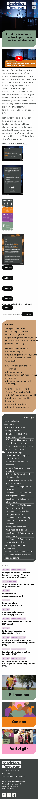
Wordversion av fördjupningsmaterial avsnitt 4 (18, 304)
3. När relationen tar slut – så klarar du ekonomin (19, 448)
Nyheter (6, 569)
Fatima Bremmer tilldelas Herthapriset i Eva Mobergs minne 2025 (18, 663)
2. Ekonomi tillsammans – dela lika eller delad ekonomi (19, 441)
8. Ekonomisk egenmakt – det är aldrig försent (19, 482)
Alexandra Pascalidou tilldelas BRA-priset (16, 623)
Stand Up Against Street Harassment (15, 547)
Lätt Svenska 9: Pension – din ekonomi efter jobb (19, 540)
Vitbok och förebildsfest (15, 427)
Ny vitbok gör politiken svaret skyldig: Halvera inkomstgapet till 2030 (18, 642)
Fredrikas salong (11, 558)
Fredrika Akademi (12, 421)
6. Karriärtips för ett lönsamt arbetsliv (19, 469)
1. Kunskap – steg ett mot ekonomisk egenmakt (17, 435)
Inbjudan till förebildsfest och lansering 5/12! (16, 653)
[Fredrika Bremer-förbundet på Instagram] (4, 795)
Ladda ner (8, 267)
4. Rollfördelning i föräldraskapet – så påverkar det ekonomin (19, 455)
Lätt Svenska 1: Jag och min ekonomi (18, 488)
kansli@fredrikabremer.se (16, 776)
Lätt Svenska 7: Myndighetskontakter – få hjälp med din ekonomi (18, 526)
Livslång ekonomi (12, 430)
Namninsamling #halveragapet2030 (12, 604)
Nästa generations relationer (17, 554)
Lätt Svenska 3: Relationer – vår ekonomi (18, 500)
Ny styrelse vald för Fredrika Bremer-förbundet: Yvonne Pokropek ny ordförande (16, 575)
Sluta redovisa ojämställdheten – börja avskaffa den (18, 585)
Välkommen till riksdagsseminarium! (12, 595)
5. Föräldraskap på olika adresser (17, 463)
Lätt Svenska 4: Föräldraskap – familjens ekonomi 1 (20, 506)
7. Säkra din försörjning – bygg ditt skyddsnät (20, 475)
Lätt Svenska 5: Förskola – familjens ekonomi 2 (17, 513)
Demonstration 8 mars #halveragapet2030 (13, 613)
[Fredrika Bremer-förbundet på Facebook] (14, 795)
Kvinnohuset (9, 424)
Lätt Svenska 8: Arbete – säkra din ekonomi (19, 534)
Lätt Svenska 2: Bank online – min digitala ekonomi (19, 494)
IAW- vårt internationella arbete (18, 551)
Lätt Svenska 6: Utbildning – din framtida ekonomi (18, 519)
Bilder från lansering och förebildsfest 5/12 (14, 632)
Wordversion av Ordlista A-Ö (12, 315)
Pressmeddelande (18, 569)
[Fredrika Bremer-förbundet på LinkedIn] (9, 795)
